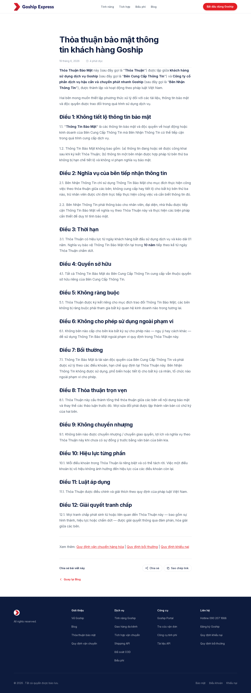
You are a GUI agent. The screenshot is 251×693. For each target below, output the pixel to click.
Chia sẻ (154, 568)
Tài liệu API (163, 643)
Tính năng (107, 6)
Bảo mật (200, 683)
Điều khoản (216, 683)
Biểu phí (140, 6)
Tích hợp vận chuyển (127, 635)
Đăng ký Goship (210, 626)
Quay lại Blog (72, 579)
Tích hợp (124, 6)
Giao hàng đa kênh (125, 626)
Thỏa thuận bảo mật (83, 635)
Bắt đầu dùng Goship (220, 6)
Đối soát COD (122, 651)
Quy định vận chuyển (84, 643)
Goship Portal (165, 618)
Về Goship (77, 618)
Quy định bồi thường (142, 547)
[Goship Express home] (34, 7)
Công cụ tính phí (167, 635)
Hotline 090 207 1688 (213, 618)
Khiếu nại (231, 683)
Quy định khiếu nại (175, 547)
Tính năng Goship (125, 618)
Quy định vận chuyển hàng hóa (100, 547)
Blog (154, 6)
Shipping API (122, 643)
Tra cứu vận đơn (167, 626)
